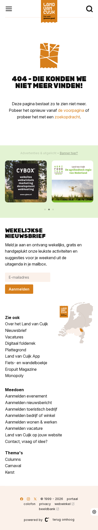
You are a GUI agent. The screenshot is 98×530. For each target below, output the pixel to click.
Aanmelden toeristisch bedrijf (31, 409)
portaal (72, 499)
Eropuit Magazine (21, 369)
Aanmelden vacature (24, 428)
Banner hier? (69, 153)
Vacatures (14, 336)
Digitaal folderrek (20, 343)
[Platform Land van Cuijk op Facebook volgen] (21, 499)
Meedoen (14, 389)
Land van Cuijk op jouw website (33, 434)
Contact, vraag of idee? (26, 441)
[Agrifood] (72, 181)
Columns (13, 459)
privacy (45, 504)
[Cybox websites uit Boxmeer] (26, 181)
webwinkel (63, 504)
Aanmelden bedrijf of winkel (30, 415)
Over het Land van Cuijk (26, 323)
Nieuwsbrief (16, 330)
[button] (45, 209)
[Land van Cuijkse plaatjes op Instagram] (28, 499)
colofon (29, 504)
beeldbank (47, 509)
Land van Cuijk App (22, 356)
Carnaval (13, 465)
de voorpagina (71, 110)
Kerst (9, 472)
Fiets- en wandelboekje (26, 362)
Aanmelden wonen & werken (31, 422)
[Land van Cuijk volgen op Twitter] (35, 499)
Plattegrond (15, 349)
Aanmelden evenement (26, 396)
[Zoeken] (89, 9)
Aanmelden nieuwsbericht (28, 402)
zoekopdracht (67, 116)
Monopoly (14, 375)
